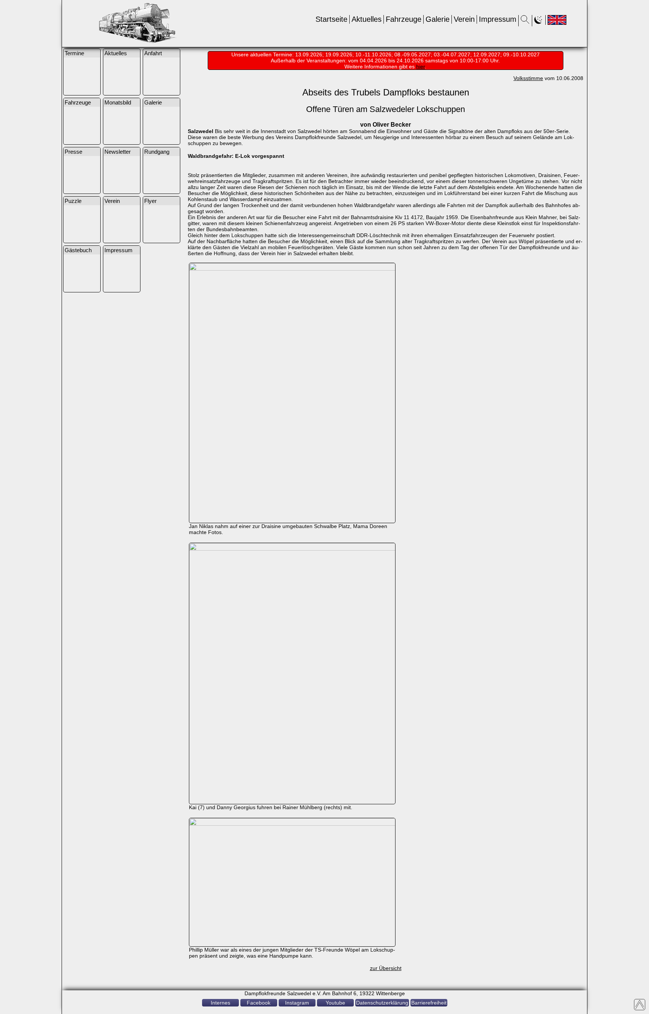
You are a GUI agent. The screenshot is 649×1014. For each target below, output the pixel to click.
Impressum (497, 19)
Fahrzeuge (403, 19)
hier (420, 67)
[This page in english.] (557, 20)
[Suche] (525, 22)
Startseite (331, 19)
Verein (464, 19)
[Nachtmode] (538, 22)
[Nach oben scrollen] (639, 1004)
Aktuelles (367, 19)
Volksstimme (528, 78)
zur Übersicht (385, 968)
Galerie (438, 19)
